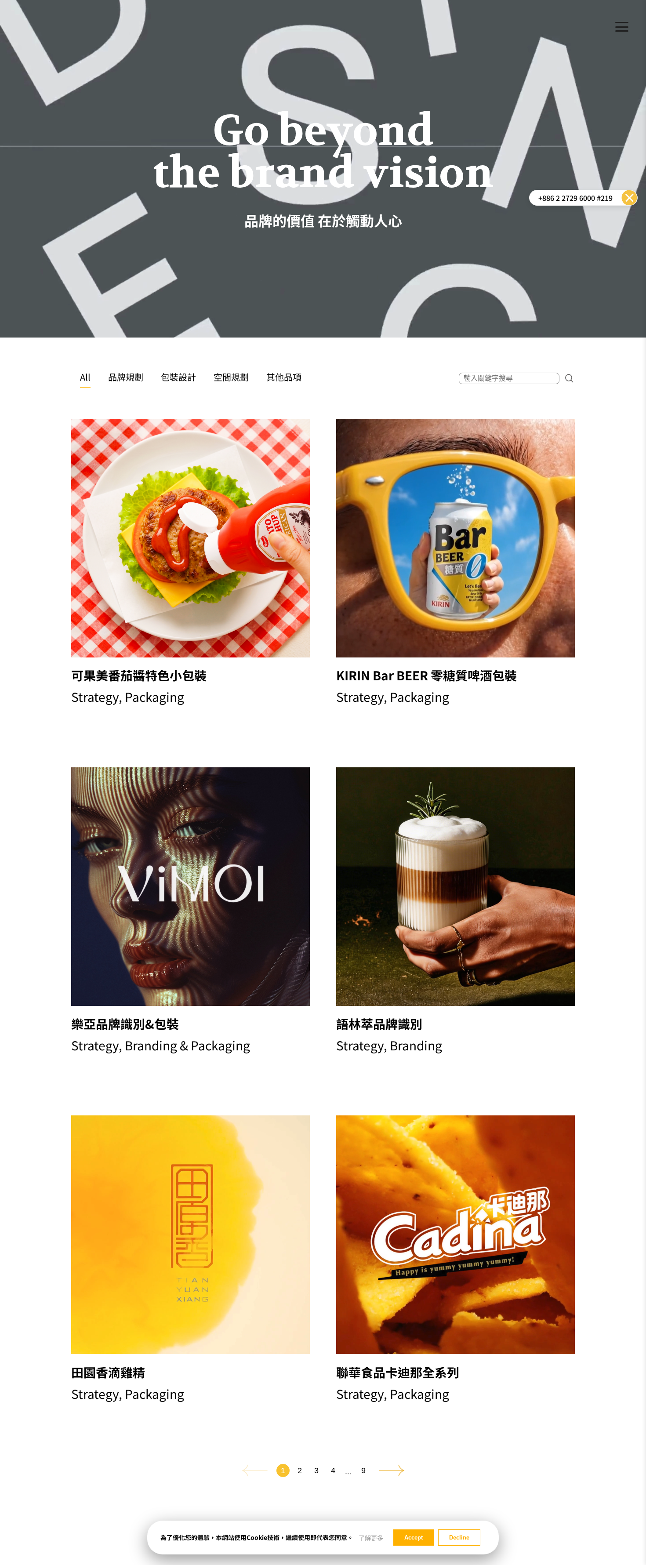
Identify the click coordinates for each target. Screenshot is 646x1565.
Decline (459, 1537)
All (85, 376)
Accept (413, 1537)
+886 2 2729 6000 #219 (575, 197)
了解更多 (371, 1538)
